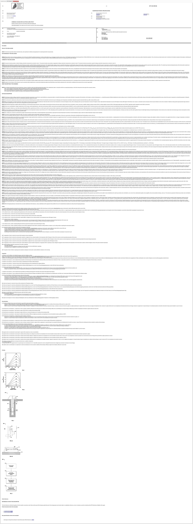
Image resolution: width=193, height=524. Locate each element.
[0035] (33, 519)
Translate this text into (3, 1)
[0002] (11, 511)
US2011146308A (7, 512)
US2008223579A (7, 511)
